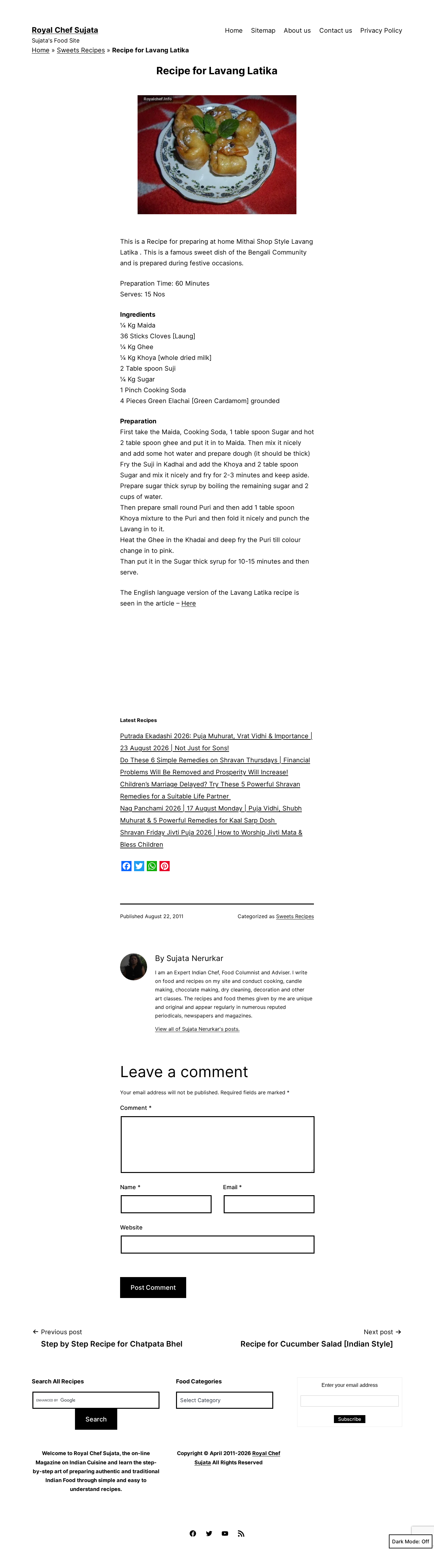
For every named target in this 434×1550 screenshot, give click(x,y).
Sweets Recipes (81, 50)
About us (297, 30)
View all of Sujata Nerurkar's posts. (197, 1029)
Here (188, 603)
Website (131, 1227)
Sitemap (263, 30)
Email (232, 1187)
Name (130, 1187)
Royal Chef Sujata (65, 30)
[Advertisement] (217, 662)
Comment (136, 1107)
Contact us (335, 30)
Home (234, 30)
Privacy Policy (381, 30)
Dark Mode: (406, 1541)
